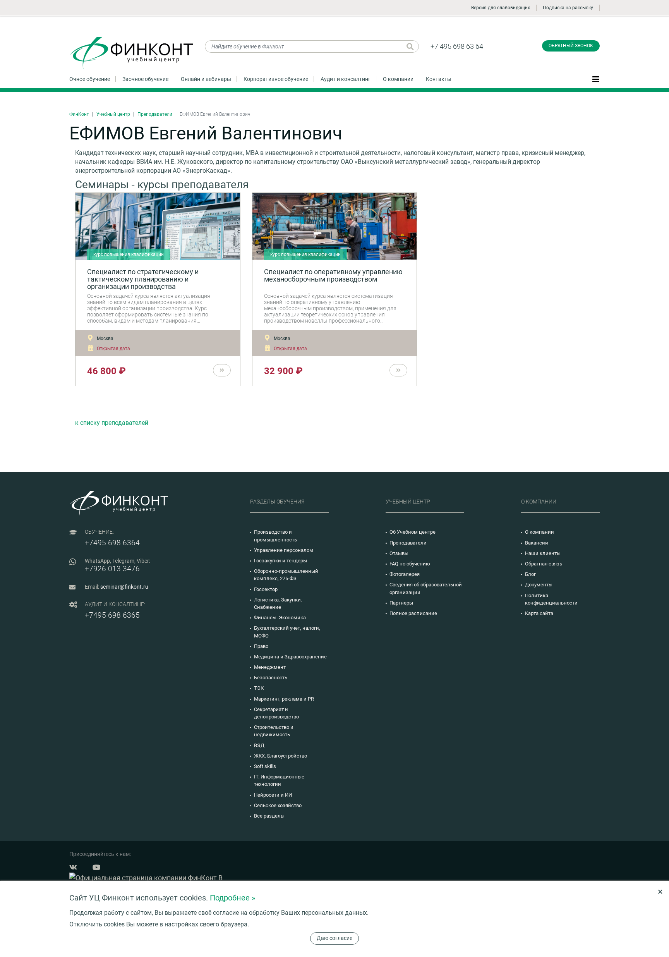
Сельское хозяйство (278, 805)
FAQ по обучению (409, 564)
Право (261, 646)
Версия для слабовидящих (500, 7)
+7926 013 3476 (112, 568)
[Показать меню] (595, 78)
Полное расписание (413, 613)
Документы (538, 585)
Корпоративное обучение (276, 79)
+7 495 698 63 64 (457, 46)
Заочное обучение (145, 79)
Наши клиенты (543, 553)
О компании (398, 79)
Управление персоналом (283, 550)
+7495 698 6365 (112, 615)
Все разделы (269, 816)
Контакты (438, 79)
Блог (530, 574)
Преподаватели (154, 114)
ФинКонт (79, 114)
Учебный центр (113, 114)
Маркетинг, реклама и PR (284, 699)
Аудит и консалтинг (346, 79)
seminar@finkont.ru (124, 587)
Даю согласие (334, 938)
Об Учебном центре (412, 532)
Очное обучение (89, 79)
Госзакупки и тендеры (280, 561)
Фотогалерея (404, 574)
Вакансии (536, 543)
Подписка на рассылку (568, 7)
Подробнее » (232, 897)
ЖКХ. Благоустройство (280, 756)
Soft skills (265, 766)
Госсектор (266, 589)
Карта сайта (539, 613)
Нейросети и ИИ (273, 795)
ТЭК (259, 688)
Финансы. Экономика (280, 617)
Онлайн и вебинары (206, 79)
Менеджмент (270, 667)
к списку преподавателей (111, 422)
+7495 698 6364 (112, 542)
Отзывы (398, 553)
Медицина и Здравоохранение (290, 657)
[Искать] (410, 46)
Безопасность (270, 677)
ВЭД (259, 745)
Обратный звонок (571, 45)
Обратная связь (543, 564)
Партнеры (401, 603)
